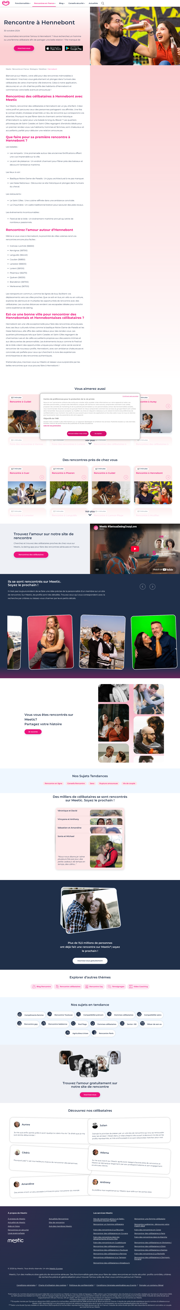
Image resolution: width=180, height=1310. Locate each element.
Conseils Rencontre (76, 783)
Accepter (98, 433)
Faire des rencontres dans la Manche (150, 1237)
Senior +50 (132, 1024)
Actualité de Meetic (16, 1222)
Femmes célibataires (106, 1024)
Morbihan (43, 69)
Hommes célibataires (123, 1015)
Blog (61, 3)
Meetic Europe (56, 1268)
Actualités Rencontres (58, 1219)
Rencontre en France (20, 69)
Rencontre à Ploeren (63, 473)
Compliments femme (34, 1015)
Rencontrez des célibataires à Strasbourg (111, 1263)
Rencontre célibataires (70, 986)
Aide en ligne (14, 1226)
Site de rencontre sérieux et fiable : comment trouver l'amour (109, 1220)
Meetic (8, 69)
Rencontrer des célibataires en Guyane (110, 1233)
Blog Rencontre (44, 986)
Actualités (93, 3)
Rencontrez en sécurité (18, 1230)
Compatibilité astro (152, 1015)
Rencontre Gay (96, 986)
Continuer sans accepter (130, 396)
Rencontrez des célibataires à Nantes (150, 1250)
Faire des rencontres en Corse (147, 1230)
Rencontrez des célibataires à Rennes (110, 1254)
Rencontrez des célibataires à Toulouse (110, 1250)
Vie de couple (129, 783)
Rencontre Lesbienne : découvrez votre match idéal (151, 1225)
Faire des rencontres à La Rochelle (149, 1254)
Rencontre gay (31, 1024)
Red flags (82, 1024)
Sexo (92, 783)
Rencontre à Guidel (20, 401)
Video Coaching (141, 986)
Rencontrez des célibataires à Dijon (150, 1246)
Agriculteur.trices (80, 1033)
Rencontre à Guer (19, 473)
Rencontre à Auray (146, 401)
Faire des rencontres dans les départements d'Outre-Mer (106, 1238)
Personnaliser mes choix (77, 433)
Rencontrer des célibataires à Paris (149, 1233)
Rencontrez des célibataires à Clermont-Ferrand (152, 1258)
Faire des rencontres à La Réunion (108, 1230)
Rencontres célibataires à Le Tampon (109, 1257)
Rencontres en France (44, 3)
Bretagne (34, 69)
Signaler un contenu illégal (151, 1285)
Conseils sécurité (76, 3)
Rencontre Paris (106, 1033)
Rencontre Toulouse (63, 1015)
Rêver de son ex (154, 1024)
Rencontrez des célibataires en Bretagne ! (153, 1242)
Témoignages (118, 986)
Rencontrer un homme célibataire (108, 1224)
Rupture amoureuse (108, 783)
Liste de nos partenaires (52, 426)
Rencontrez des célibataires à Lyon (108, 1246)
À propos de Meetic (16, 1219)
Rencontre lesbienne (57, 1024)
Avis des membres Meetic (60, 1226)
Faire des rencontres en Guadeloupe (109, 1242)
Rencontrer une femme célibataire (149, 1219)
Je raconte (33, 732)
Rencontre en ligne (53, 783)
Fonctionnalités (22, 3)
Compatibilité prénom (93, 1015)
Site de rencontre (57, 1222)
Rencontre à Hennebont (149, 473)
